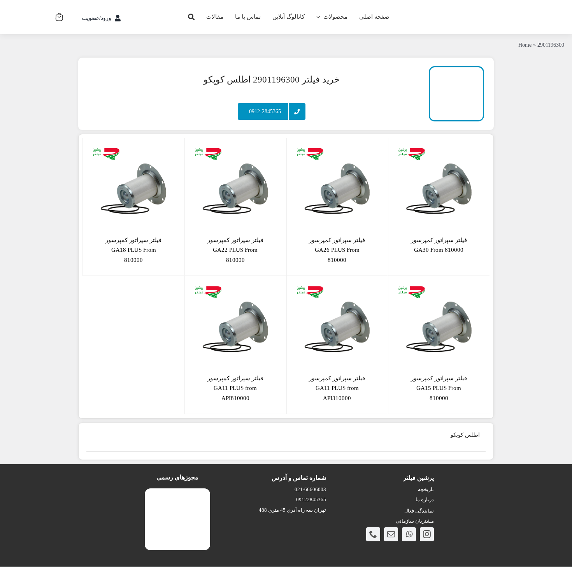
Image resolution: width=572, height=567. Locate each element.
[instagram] (427, 534)
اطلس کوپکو (465, 435)
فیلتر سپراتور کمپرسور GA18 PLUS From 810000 (133, 250)
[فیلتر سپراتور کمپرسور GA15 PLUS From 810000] (439, 327)
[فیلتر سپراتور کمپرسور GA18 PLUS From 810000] (133, 189)
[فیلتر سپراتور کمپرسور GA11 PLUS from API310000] (337, 327)
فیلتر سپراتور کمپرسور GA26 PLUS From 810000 (337, 250)
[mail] (391, 534)
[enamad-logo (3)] (177, 494)
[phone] (373, 534)
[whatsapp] (409, 534)
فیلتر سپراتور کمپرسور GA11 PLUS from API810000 (235, 388)
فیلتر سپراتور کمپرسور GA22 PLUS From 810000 (235, 250)
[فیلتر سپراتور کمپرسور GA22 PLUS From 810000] (235, 189)
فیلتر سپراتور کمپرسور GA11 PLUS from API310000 (337, 388)
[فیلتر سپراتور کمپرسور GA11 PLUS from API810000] (235, 327)
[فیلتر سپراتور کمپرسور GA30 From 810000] (439, 189)
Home (525, 45)
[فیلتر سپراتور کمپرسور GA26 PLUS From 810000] (337, 189)
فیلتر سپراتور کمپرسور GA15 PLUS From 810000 (439, 388)
